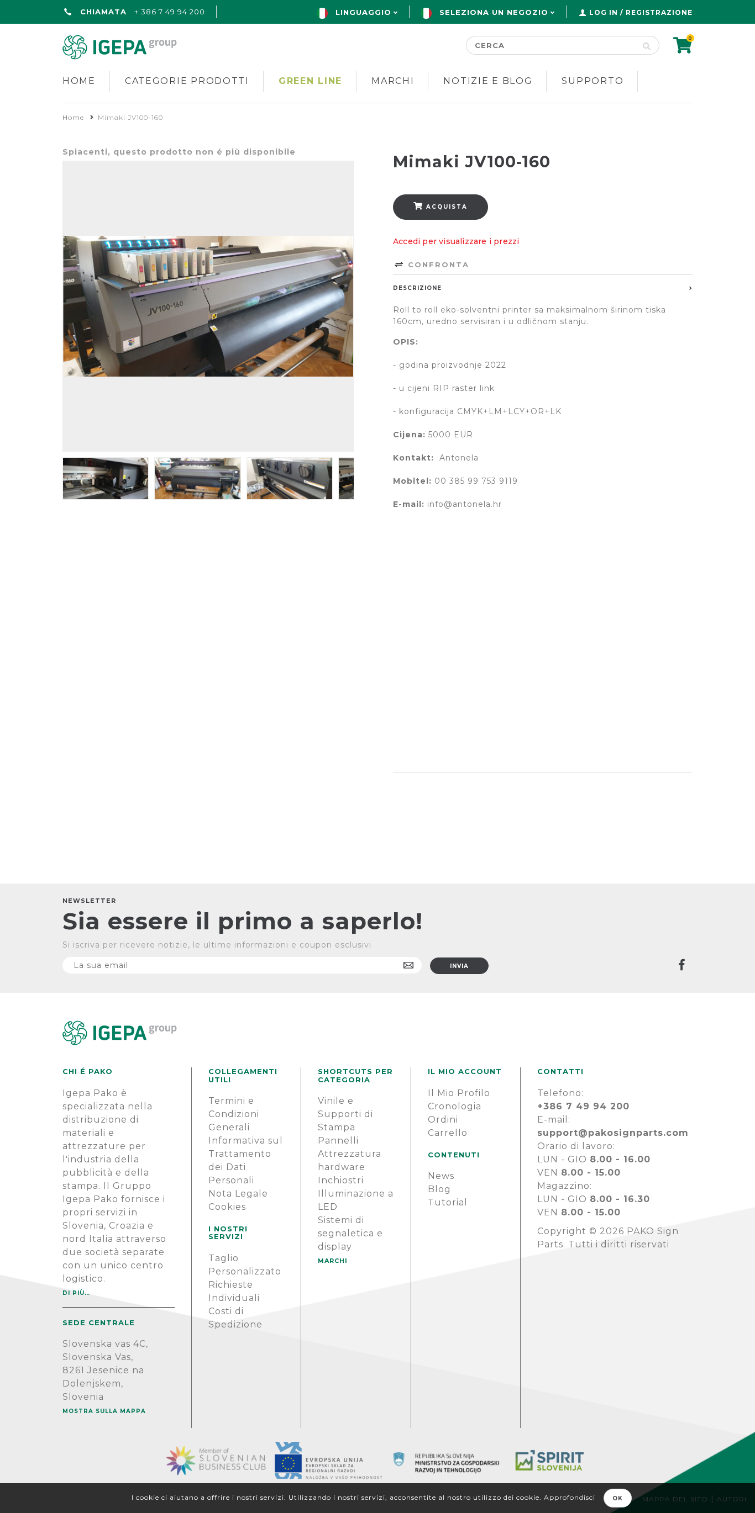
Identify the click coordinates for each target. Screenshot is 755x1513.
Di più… (76, 1293)
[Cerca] (647, 45)
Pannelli (338, 1140)
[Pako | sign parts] (377, 1032)
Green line (310, 81)
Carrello (448, 1133)
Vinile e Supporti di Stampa (345, 1114)
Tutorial (448, 1202)
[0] (683, 49)
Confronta (437, 264)
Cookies (227, 1207)
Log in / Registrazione (641, 12)
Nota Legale (238, 1193)
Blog (439, 1189)
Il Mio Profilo (459, 1093)
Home (79, 81)
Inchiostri (341, 1180)
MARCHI (333, 1261)
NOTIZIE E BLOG (487, 81)
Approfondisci (569, 1497)
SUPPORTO (592, 81)
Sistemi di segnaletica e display (350, 1233)
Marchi (392, 81)
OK (617, 1498)
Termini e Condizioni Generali (233, 1114)
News (441, 1176)
